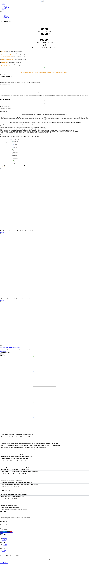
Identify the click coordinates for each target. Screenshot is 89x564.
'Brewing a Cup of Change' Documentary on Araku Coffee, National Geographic (14, 509)
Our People (4, 5)
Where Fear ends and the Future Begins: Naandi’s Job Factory (10, 347)
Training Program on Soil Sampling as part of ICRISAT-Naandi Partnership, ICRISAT (15, 458)
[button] (44, 11)
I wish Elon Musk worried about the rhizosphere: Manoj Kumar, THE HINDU (13, 473)
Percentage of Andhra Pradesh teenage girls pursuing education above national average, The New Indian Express (19, 475)
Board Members (6, 6)
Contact (3, 19)
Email (1, 353)
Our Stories (4, 8)
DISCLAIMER (2, 557)
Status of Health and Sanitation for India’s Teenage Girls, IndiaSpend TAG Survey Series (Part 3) (16, 482)
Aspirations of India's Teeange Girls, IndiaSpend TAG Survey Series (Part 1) (13, 486)
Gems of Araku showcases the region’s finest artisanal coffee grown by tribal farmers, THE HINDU (16, 456)
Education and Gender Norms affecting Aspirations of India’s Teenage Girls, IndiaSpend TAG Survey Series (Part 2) (19, 484)
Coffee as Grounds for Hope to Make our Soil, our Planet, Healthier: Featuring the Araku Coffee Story (17, 434)
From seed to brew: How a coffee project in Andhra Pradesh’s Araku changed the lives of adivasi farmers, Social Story (19, 471)
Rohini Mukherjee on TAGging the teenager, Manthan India (10, 507)
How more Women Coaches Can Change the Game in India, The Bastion (12, 496)
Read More (2, 232)
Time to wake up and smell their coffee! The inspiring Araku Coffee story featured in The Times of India (17, 436)
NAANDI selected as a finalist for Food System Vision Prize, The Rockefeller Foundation (15, 469)
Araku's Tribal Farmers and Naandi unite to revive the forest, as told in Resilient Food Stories (15, 517)
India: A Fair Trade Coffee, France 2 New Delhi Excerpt (10, 498)
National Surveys (3, 554)
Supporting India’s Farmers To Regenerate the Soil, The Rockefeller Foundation (13, 460)
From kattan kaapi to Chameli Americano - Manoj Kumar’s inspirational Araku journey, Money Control (17, 467)
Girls (3, 14)
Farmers (3, 4)
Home (3, 3)
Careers (3, 9)
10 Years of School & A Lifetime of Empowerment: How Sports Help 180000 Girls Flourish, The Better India (18, 449)
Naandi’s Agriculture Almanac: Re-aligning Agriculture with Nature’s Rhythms (12, 228)
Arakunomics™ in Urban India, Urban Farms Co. (9, 505)
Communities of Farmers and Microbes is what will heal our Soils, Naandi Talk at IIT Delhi (15, 492)
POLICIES (8, 557)
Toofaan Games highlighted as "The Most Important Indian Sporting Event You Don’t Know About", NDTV (18, 454)
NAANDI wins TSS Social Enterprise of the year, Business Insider (11, 462)
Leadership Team (6, 7)
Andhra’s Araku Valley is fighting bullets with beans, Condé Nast (11, 480)
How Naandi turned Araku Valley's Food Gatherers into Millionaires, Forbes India (14, 494)
